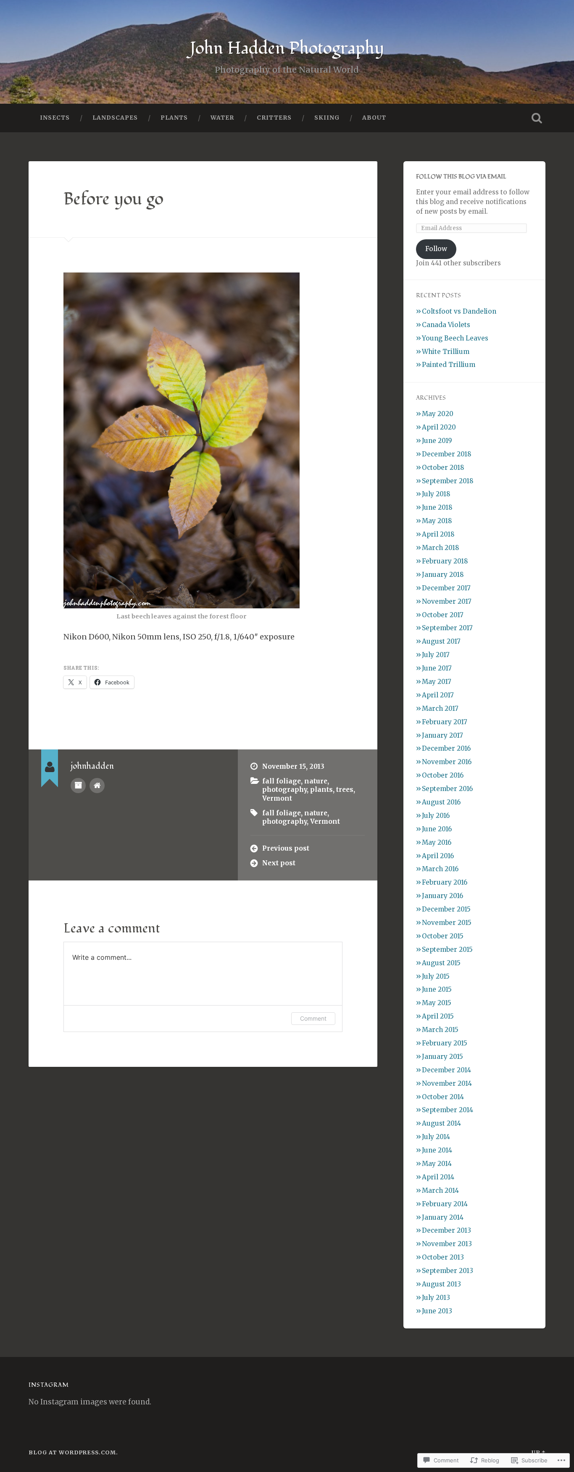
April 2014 (438, 1177)
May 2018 (437, 521)
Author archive (78, 785)
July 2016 (436, 816)
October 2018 (443, 467)
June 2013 (437, 1311)
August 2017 (441, 641)
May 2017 (436, 682)
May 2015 (436, 1003)
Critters (274, 117)
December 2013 (446, 1230)
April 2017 (438, 695)
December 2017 (446, 588)
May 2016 (436, 842)
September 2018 (448, 481)
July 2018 (436, 494)
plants (321, 790)
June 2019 (437, 441)
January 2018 (443, 575)
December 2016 (446, 748)
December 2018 (446, 454)
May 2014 (437, 1164)
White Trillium (445, 352)
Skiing (327, 117)
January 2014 (442, 1217)
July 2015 (436, 976)
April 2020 (439, 427)
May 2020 (437, 414)
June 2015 (437, 989)
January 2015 (442, 1057)
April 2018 (438, 534)
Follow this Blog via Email (461, 177)
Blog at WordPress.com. (73, 1452)
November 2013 (447, 1244)
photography (284, 790)
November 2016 (446, 762)
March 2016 (440, 869)
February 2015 (444, 1043)
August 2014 (441, 1123)
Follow (436, 249)
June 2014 (437, 1150)
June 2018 (437, 507)
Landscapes (115, 117)
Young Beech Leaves (455, 338)
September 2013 (447, 1271)
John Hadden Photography (287, 48)
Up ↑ (538, 1452)
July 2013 (436, 1298)
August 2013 (441, 1284)
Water (222, 117)
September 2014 (447, 1110)
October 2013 (443, 1257)
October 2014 (443, 1097)
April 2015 (438, 1016)
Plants (174, 117)
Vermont (277, 798)
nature (315, 781)
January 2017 (442, 735)
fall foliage (281, 781)
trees (344, 790)
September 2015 (447, 949)
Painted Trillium (448, 365)
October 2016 (442, 775)
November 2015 (446, 923)
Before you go (113, 199)
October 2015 (442, 936)
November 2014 (447, 1083)
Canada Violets (446, 325)
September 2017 (447, 628)
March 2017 (440, 708)
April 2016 (438, 856)
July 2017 (436, 655)
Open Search (537, 118)
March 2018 (440, 548)
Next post (278, 863)
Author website (97, 785)
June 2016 (437, 829)
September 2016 (447, 789)
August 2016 (441, 802)
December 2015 (446, 909)
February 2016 (444, 882)
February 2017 (444, 722)
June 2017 (437, 668)
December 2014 (446, 1070)
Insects (55, 117)
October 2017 (442, 615)
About (374, 117)
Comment (313, 1018)
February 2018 (445, 561)
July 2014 (436, 1137)
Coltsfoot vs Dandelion (459, 311)
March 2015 (440, 1030)
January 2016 (442, 896)
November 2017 (446, 601)
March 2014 (440, 1190)
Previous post (285, 848)
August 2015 (441, 963)
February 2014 (445, 1204)
